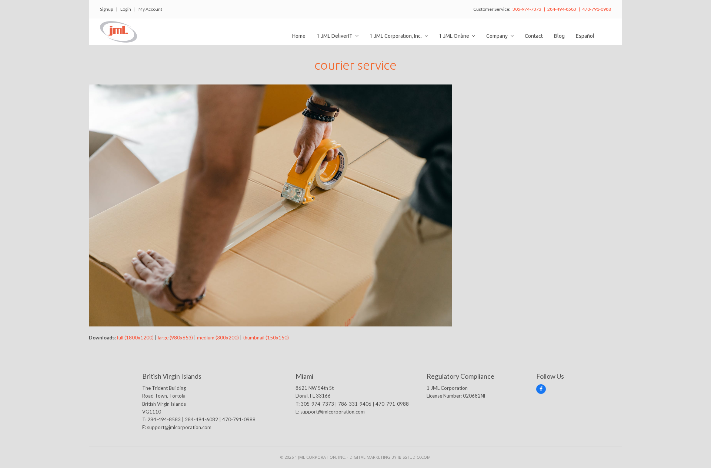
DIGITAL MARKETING (370, 457)
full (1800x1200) (135, 338)
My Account (150, 9)
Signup (106, 9)
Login (125, 9)
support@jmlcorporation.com (179, 427)
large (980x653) (175, 338)
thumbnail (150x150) (266, 338)
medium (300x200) (218, 338)
